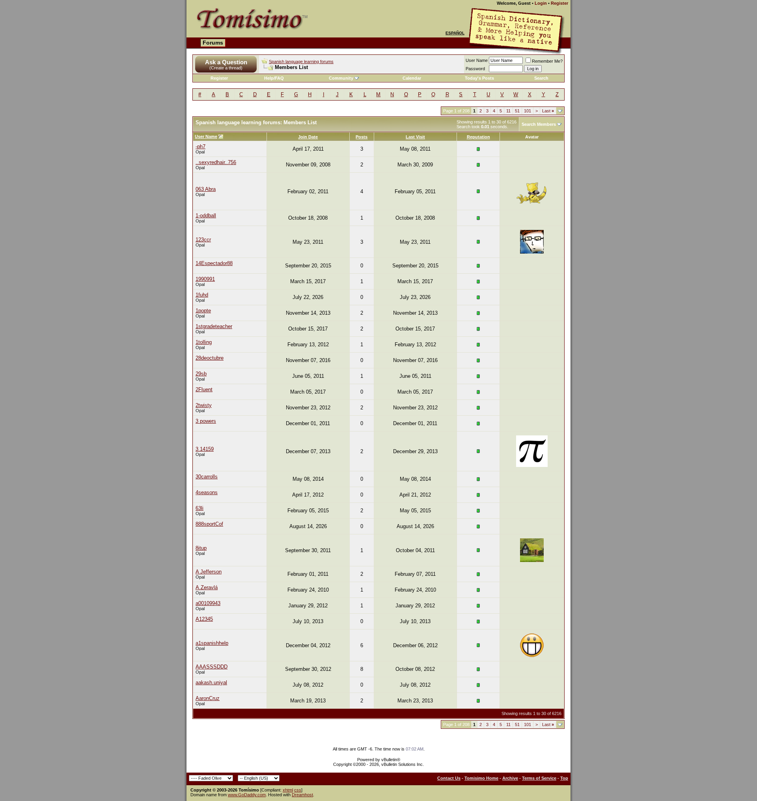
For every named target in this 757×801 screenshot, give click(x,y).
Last (548, 110)
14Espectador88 (214, 263)
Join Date (308, 136)
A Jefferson (209, 572)
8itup (201, 548)
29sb (201, 374)
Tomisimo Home (481, 778)
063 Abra (206, 189)
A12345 (204, 619)
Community (341, 78)
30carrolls (207, 477)
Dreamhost (302, 794)
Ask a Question (226, 62)
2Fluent (204, 389)
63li (199, 508)
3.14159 (205, 449)
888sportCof (209, 524)
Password (475, 68)
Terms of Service (539, 778)
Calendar (412, 78)
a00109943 (208, 603)
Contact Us (449, 778)
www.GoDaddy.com (247, 794)
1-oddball (206, 215)
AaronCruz (208, 698)
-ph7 (200, 146)
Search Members (539, 124)
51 (517, 110)
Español (455, 33)
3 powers (206, 421)
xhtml (288, 790)
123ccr (203, 240)
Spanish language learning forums (301, 61)
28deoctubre (210, 358)
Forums (213, 42)
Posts (361, 136)
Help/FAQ (274, 78)
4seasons (207, 492)
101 (527, 110)
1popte (203, 311)
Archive (510, 778)
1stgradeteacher (214, 326)
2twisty (204, 405)
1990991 (205, 279)
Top (564, 778)
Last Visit (415, 136)
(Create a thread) (225, 67)
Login (541, 3)
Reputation (478, 136)
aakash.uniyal (211, 682)
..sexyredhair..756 (216, 162)
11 (508, 110)
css (297, 790)
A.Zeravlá (207, 587)
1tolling (204, 342)
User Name (477, 60)
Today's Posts (479, 78)
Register (559, 3)
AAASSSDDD (211, 667)
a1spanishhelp (212, 643)
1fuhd (202, 295)
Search (541, 78)
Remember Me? (547, 61)
